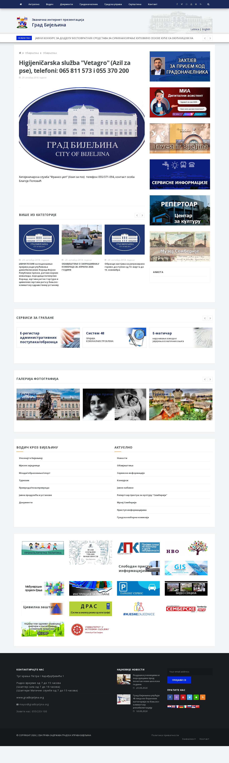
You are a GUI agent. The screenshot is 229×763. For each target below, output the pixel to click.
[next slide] (142, 215)
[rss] (200, 4)
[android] (196, 4)
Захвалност (189, 738)
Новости (122, 458)
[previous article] (210, 38)
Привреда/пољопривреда (34, 487)
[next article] (205, 38)
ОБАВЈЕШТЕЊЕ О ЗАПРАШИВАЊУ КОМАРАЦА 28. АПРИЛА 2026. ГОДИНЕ (80, 266)
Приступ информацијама (132, 509)
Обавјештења (24, 38)
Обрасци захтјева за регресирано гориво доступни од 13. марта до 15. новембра (84, 38)
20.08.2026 (141, 688)
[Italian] (185, 707)
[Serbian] (193, 707)
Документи (66, 4)
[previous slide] (137, 215)
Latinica (195, 29)
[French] (177, 707)
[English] (173, 707)
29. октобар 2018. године (34, 77)
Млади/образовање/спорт (34, 472)
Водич (49, 4)
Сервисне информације (131, 472)
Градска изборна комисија (133, 517)
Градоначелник (89, 4)
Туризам (24, 480)
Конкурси (122, 480)
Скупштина (135, 4)
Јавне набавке (125, 487)
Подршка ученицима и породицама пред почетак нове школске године (146, 680)
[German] (181, 707)
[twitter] (182, 4)
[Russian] (189, 707)
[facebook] (177, 4)
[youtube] (191, 4)
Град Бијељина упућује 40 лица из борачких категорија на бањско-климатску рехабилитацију (146, 701)
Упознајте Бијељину (31, 458)
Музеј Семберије (126, 502)
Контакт (152, 4)
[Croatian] (169, 707)
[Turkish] (197, 707)
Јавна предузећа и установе (35, 495)
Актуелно (33, 4)
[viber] (186, 4)
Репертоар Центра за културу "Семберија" (142, 495)
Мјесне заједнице (29, 465)
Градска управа (113, 4)
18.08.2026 (141, 711)
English (206, 29)
